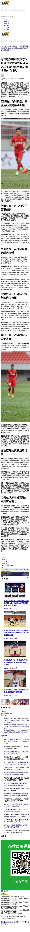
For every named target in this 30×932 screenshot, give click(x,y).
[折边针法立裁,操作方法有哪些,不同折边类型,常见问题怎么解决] (1, 698)
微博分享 (4, 563)
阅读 (3, 557)
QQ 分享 (4, 561)
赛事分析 (6, 25)
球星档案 (6, 27)
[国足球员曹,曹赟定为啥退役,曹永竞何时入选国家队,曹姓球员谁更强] (2, 698)
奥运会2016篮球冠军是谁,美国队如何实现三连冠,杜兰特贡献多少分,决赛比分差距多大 (16, 741)
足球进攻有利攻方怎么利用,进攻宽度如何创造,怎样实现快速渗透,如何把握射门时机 (15, 48)
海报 (3, 559)
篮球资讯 (6, 23)
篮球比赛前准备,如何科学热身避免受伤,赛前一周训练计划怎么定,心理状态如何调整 (16, 726)
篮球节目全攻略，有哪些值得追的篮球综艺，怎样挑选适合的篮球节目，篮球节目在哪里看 (16, 720)
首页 (5, 19)
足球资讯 (6, 21)
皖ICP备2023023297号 (7, 922)
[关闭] (1, 839)
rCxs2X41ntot (7, 78)
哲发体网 (15, 916)
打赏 (3, 554)
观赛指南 (6, 29)
